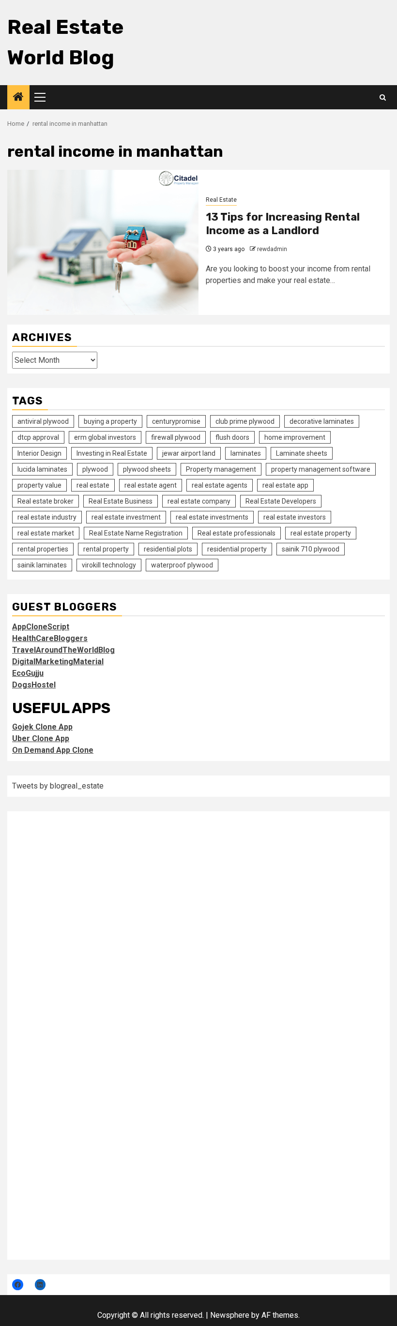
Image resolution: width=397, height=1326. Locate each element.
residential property (237, 549)
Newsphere (229, 1315)
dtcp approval (38, 437)
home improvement (294, 437)
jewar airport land (188, 453)
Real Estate (221, 199)
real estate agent (150, 485)
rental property (106, 549)
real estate (92, 485)
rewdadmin (272, 249)
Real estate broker (45, 501)
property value (39, 485)
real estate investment (126, 517)
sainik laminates (42, 565)
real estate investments (212, 517)
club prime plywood (245, 421)
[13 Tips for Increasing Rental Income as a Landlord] (102, 242)
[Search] (383, 97)
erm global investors (105, 437)
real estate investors (294, 517)
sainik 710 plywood (310, 549)
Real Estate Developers (280, 501)
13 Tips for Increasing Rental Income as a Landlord (283, 224)
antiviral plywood (43, 421)
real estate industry (46, 517)
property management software (320, 469)
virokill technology (109, 565)
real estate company (199, 501)
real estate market (45, 533)
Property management (221, 469)
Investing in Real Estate (111, 453)
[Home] (18, 97)
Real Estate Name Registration (136, 533)
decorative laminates (322, 421)
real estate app (285, 485)
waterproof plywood (182, 565)
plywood (95, 469)
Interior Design (39, 453)
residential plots (168, 549)
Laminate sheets (301, 453)
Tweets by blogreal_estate (58, 785)
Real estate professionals (236, 533)
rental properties (42, 549)
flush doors (232, 437)
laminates (245, 453)
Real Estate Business (121, 501)
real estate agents (219, 485)
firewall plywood (175, 437)
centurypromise (176, 421)
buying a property (110, 421)
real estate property (320, 533)
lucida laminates (42, 469)
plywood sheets (147, 469)
